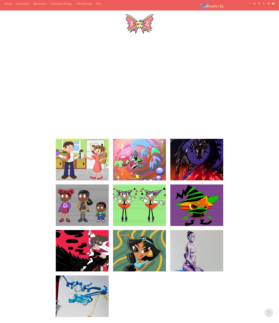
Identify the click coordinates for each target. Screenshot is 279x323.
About (8, 4)
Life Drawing (84, 4)
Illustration (40, 4)
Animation (22, 4)
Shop (98, 3)
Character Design (61, 4)
